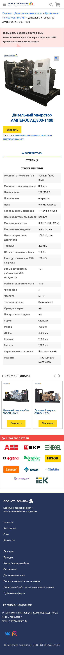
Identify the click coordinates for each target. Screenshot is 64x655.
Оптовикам (9, 569)
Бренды (8, 557)
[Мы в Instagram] (14, 633)
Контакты (9, 540)
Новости (8, 522)
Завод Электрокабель (16, 563)
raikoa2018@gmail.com (19, 604)
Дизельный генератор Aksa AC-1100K (45, 411)
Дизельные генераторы (28, 13)
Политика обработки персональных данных (28, 587)
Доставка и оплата (14, 575)
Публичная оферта (14, 593)
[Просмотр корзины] (57, 4)
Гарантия (8, 551)
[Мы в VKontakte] (7, 633)
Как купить (9, 528)
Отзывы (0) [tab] (32, 160)
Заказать (12, 129)
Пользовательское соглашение (21, 581)
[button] (56, 58)
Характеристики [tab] (32, 153)
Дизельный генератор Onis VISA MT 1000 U (16, 411)
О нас (6, 534)
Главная (6, 13)
